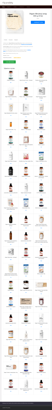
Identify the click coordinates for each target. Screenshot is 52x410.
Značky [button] (15, 6)
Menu (3, 7)
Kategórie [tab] (16, 39)
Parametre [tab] (11, 39)
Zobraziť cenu (38, 22)
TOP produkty (7, 407)
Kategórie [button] (9, 6)
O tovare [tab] (5, 39)
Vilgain (38, 18)
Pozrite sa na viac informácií (26, 44)
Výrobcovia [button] (22, 6)
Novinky (28, 6)
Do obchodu (10, 62)
